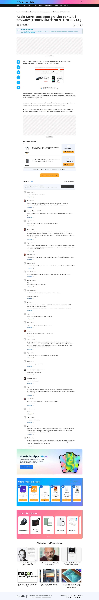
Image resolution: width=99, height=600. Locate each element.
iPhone (18, 5)
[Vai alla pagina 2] (49, 536)
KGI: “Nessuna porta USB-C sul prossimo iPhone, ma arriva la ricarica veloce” (71, 585)
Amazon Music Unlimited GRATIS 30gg (23, 495)
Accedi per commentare (67, 186)
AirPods (35, 5)
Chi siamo (63, 595)
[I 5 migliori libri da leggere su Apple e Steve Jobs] (27, 554)
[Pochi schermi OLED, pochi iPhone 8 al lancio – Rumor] (49, 575)
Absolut (29, 282)
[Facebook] (66, 597)
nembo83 (30, 428)
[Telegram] (77, 597)
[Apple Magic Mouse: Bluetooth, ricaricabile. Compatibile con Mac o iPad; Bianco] (66, 489)
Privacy (75, 595)
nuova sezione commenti (29, 32)
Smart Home (48, 5)
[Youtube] (71, 597)
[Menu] (18, 2)
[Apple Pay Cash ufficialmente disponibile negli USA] (71, 554)
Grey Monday (62, 61)
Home (18, 12)
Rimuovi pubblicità (49, 55)
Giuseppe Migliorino (24, 24)
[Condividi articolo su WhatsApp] (18, 82)
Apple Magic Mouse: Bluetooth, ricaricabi (66, 495)
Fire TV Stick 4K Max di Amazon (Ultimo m (55, 495)
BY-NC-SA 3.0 (38, 597)
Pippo (29, 372)
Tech (61, 5)
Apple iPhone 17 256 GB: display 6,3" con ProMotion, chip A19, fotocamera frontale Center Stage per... (46, 160)
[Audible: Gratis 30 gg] (34, 489)
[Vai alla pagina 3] (50, 536)
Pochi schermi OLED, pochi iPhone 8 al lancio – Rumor (49, 585)
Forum (56, 5)
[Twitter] (68, 597)
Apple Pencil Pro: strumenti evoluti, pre (45, 495)
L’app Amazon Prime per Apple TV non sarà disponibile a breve (27, 585)
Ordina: (65, 181)
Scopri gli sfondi (26, 466)
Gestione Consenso (46, 597)
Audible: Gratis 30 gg (34, 494)
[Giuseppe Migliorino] (18, 25)
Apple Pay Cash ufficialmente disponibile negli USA (71, 563)
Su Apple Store (27, 61)
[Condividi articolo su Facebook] (18, 62)
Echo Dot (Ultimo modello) (77, 494)
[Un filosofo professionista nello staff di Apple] (49, 554)
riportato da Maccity (47, 109)
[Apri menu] (35, 2)
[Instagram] (73, 597)
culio (29, 213)
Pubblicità (80, 595)
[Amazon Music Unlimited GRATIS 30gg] (23, 489)
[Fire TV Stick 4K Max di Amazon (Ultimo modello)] (56, 489)
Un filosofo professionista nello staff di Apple (49, 563)
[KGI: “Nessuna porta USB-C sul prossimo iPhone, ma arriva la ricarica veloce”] (71, 575)
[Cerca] (20, 2)
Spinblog (35, 595)
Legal (72, 595)
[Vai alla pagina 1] (48, 536)
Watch (41, 5)
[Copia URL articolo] (18, 87)
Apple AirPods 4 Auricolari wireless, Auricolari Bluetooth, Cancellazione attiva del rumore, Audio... (45, 148)
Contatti (68, 595)
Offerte (66, 5)
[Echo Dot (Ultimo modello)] (77, 489)
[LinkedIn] (79, 597)
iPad (24, 5)
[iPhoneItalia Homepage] (28, 2)
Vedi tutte (75, 482)
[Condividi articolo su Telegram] (18, 77)
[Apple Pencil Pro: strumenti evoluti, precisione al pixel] (45, 489)
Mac (29, 5)
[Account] (81, 2)
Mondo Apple (24, 12)
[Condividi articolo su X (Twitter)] (18, 67)
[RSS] (81, 597)
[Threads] (75, 597)
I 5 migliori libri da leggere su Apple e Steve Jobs (27, 563)
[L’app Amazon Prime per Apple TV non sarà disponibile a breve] (27, 575)
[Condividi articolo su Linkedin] (18, 72)
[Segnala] (33, 197)
